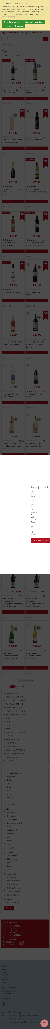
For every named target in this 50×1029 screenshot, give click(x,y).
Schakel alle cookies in (12, 22)
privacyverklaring (8, 17)
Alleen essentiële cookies (13, 26)
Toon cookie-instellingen (34, 22)
